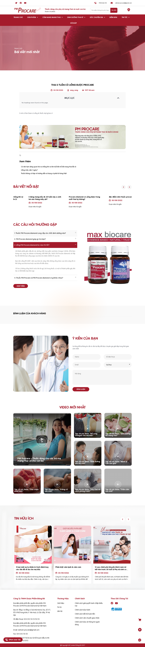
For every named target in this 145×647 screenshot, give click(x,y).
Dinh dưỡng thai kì (75, 17)
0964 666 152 (14, 639)
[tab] (45, 233)
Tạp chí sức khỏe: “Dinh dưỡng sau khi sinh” (87, 462)
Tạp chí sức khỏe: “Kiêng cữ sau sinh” (56, 490)
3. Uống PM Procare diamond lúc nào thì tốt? (31, 245)
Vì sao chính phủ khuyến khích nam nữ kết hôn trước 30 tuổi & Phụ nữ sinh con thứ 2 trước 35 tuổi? (111, 569)
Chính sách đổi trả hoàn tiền (85, 614)
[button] (20, 286)
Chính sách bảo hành (82, 610)
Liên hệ (59, 611)
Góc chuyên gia (96, 17)
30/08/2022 (23, 202)
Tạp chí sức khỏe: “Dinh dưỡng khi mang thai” (117, 434)
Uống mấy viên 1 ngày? (29, 170)
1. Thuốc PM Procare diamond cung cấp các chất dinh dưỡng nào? (40, 233)
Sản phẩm (31, 17)
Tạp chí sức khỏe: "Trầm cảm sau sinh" (117, 490)
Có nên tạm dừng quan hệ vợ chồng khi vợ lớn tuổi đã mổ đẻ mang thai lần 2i (48, 167)
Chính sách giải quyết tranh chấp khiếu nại (89, 604)
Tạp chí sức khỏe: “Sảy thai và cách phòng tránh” (87, 490)
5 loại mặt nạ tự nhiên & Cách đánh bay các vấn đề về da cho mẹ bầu (32, 568)
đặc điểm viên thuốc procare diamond (111, 197)
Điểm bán (113, 17)
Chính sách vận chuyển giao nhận (87, 618)
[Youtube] (25, 3)
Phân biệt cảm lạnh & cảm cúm (68, 567)
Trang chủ (18, 17)
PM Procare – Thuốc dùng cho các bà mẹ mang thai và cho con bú (39, 459)
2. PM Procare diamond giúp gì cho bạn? (30, 239)
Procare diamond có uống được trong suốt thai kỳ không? (70, 198)
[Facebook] (21, 3)
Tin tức (124, 17)
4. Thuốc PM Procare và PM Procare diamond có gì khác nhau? (38, 278)
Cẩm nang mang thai (51, 17)
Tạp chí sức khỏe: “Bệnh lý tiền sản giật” (116, 462)
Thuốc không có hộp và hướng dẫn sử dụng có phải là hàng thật (44, 173)
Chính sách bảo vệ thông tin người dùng (87, 623)
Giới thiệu (60, 603)
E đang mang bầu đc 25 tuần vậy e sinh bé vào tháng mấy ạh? (31, 198)
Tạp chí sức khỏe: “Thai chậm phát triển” (26, 490)
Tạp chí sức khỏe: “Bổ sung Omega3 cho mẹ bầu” (86, 434)
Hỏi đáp (73, 23)
